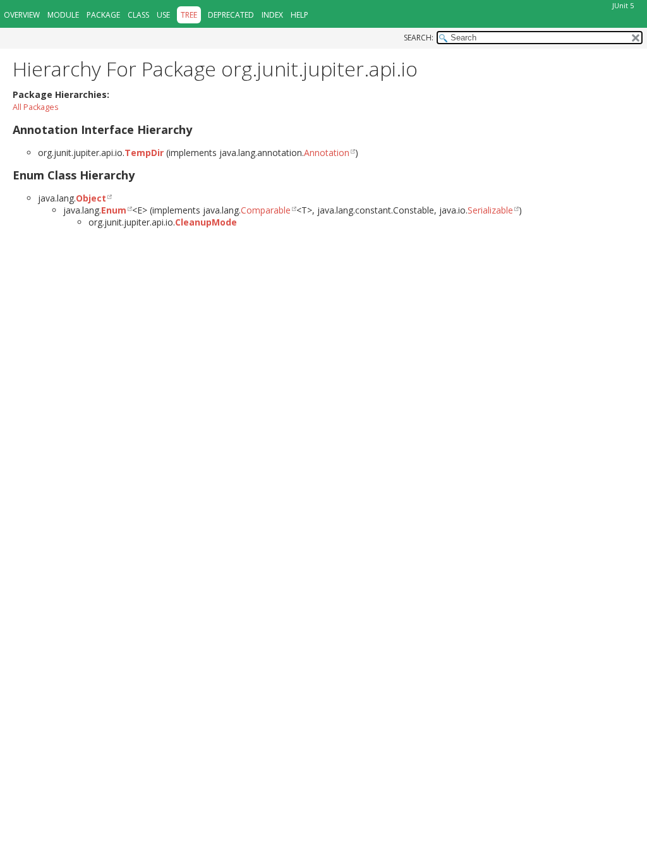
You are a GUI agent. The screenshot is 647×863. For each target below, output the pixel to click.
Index (272, 14)
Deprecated (231, 14)
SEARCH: (418, 37)
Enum (113, 210)
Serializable (490, 210)
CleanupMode (206, 222)
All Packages (36, 107)
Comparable (266, 210)
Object (91, 198)
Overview (22, 14)
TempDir (144, 153)
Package (103, 14)
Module (63, 14)
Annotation (326, 153)
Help (299, 14)
